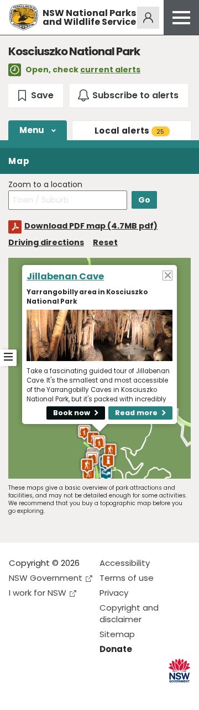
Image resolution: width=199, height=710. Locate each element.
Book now (71, 412)
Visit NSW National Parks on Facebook (19, 692)
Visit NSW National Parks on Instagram (43, 692)
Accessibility (125, 563)
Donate (116, 649)
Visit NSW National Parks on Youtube (66, 692)
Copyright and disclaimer (129, 613)
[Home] (23, 17)
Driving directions (46, 242)
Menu (32, 130)
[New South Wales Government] (179, 670)
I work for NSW (37, 592)
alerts (130, 130)
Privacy (114, 592)
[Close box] (167, 274)
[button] (99, 443)
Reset (105, 242)
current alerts (110, 69)
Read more (136, 412)
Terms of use (127, 578)
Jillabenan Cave (65, 276)
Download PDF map (91, 225)
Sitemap (117, 634)
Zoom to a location (45, 184)
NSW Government (45, 578)
